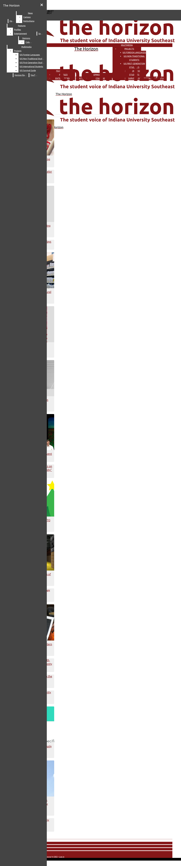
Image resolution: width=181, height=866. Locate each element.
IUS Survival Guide (28, 70)
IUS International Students (31, 66)
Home (12, 21)
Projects (129, 49)
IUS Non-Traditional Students (32, 59)
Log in (61, 856)
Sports (41, 33)
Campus (27, 17)
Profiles (17, 30)
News (30, 13)
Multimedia (127, 45)
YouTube (34, 75)
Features (22, 26)
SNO (56, 856)
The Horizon (11, 5)
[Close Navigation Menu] (41, 5)
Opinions (26, 38)
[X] (74, 8)
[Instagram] (74, 4)
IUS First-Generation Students (32, 63)
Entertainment (20, 33)
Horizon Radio (21, 75)
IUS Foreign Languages (134, 52)
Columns (29, 42)
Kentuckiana (28, 21)
